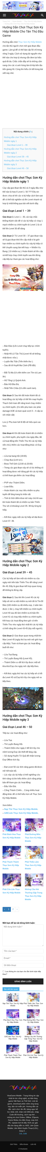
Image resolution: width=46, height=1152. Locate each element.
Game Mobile (17, 21)
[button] (42, 15)
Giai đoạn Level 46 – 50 (18, 168)
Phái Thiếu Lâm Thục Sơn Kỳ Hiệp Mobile (33, 865)
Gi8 (20, 1134)
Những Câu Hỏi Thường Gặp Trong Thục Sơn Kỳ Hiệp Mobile (33, 1039)
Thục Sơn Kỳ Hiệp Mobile (33, 21)
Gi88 (25, 1134)
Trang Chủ (6, 21)
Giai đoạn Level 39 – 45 (18, 157)
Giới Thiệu (13, 1144)
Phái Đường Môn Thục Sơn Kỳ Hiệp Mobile (33, 837)
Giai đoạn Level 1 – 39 (17, 145)
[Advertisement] (23, 101)
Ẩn (31, 132)
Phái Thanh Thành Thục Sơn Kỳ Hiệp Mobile (11, 865)
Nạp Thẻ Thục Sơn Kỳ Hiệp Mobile (21, 809)
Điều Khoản (24, 1144)
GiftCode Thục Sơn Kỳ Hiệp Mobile (21, 813)
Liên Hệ (33, 1144)
